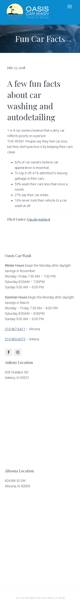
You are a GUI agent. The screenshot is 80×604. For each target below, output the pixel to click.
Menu (71, 6)
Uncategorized (38, 219)
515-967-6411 (15, 329)
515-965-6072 (15, 339)
